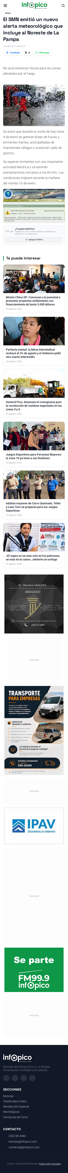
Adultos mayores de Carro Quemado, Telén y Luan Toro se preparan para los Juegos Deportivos (33, 507)
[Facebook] (6, 1078)
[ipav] (34, 825)
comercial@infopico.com (24, 1147)
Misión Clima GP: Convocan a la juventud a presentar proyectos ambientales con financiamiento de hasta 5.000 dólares (33, 301)
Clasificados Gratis (15, 1101)
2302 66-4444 (17, 1135)
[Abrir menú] (5, 5)
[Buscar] (63, 5)
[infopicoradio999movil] (34, 969)
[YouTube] (32, 1078)
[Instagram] (15, 1078)
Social (8, 13)
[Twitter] (24, 1078)
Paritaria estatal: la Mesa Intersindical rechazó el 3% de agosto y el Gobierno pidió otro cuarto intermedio (33, 353)
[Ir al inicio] (34, 5)
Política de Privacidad (50, 1164)
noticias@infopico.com (23, 1141)
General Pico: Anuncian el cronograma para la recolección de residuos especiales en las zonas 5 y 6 (34, 406)
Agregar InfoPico (35, 240)
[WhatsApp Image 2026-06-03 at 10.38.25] (34, 730)
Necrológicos (11, 1111)
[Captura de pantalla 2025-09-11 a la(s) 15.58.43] (34, 603)
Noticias (8, 1096)
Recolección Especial (16, 1106)
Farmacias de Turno (15, 1117)
